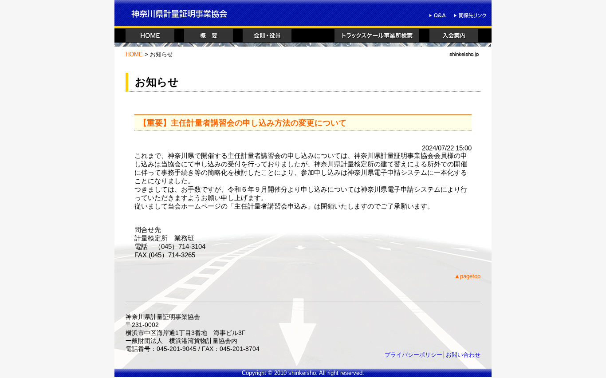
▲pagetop (467, 276)
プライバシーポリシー (413, 354)
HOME (134, 54)
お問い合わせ (463, 354)
